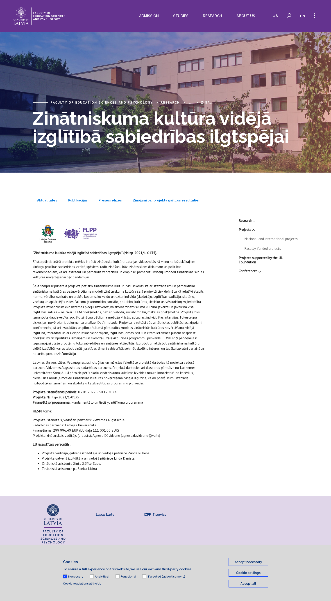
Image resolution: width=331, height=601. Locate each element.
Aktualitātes (47, 200)
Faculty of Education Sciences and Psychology (102, 102)
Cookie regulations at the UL (82, 583)
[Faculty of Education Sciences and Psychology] (39, 16)
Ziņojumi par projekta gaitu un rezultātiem (167, 200)
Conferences (248, 270)
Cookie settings (248, 573)
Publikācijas (77, 200)
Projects (245, 229)
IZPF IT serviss (155, 514)
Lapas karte (105, 514)
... (190, 102)
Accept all (248, 583)
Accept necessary (248, 562)
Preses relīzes (110, 200)
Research (245, 220)
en (302, 16)
